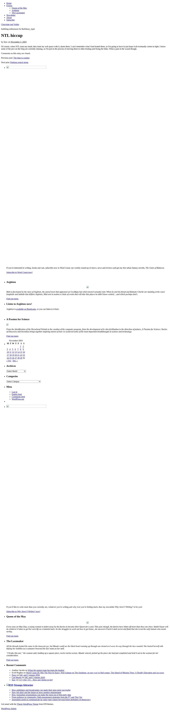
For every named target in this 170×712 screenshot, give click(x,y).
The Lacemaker (18, 13)
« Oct (8, 361)
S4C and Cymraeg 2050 (29, 675)
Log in (14, 392)
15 (21, 352)
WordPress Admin (8, 708)
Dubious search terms (19, 62)
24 (8, 358)
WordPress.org (18, 399)
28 (18, 358)
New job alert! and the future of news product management (36, 692)
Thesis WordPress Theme (27, 704)
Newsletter (10, 15)
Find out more (12, 336)
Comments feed (18, 397)
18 (10, 355)
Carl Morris (16, 677)
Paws (14, 675)
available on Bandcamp (26, 309)
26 (13, 358)
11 (10, 352)
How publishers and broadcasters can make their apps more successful (41, 690)
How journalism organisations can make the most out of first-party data (41, 695)
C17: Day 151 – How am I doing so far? (36, 680)
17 (8, 355)
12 (13, 352)
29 (21, 358)
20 (16, 355)
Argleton (15, 10)
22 (21, 355)
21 (18, 355)
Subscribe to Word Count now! (19, 272)
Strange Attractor (23, 685)
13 (16, 352)
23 (24, 355)
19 (13, 355)
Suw (14, 680)
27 (16, 358)
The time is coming (21, 58)
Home (9, 3)
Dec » (15, 361)
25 (10, 358)
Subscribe (10, 20)
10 (8, 352)
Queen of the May (19, 8)
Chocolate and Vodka (10, 24)
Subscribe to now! (23, 611)
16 (24, 352)
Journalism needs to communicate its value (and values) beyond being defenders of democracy (51, 699)
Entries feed (17, 394)
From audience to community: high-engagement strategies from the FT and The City (47, 697)
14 (18, 352)
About (9, 17)
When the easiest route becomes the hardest (46, 670)
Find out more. (12, 299)
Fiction (9, 6)
